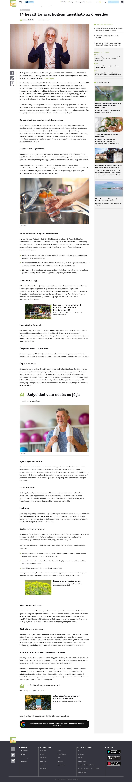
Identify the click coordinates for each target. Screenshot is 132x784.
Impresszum (82, 761)
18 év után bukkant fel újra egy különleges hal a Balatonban (106, 200)
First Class (43, 761)
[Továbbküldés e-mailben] (12, 78)
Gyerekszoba (62, 754)
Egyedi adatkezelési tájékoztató (88, 768)
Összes (106, 52)
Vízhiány (63, 2)
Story (59, 750)
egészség (23, 6)
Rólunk (80, 757)
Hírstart (43, 754)
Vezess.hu (43, 757)
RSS (79, 750)
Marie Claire (61, 765)
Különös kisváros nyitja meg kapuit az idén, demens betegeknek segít (67, 307)
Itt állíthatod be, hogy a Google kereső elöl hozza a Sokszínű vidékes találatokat (57, 724)
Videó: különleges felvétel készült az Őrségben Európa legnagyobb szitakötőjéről (108, 105)
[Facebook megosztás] (12, 73)
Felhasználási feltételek (86, 765)
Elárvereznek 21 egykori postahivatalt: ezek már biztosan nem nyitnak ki (108, 166)
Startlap (43, 750)
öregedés (49, 6)
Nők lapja (60, 761)
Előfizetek (113, 2)
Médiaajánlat (82, 772)
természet (33, 6)
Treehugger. (49, 78)
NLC (59, 757)
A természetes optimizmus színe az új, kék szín (66, 697)
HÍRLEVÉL (81, 754)
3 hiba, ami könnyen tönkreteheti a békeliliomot (107, 135)
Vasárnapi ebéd (80, 2)
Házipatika (43, 768)
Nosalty (42, 765)
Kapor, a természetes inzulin (67, 581)
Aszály (71, 2)
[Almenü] (20, 2)
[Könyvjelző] (12, 83)
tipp (41, 6)
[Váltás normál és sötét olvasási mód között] (105, 2)
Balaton (90, 2)
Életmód (25, 10)
